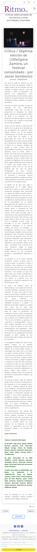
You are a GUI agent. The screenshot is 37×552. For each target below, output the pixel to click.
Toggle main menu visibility (34, 8)
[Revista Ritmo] (16, 9)
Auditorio (18, 516)
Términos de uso (6, 543)
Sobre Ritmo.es (14, 530)
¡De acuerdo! (19, 549)
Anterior (5, 511)
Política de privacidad (20, 543)
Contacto (25, 530)
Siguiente (31, 511)
